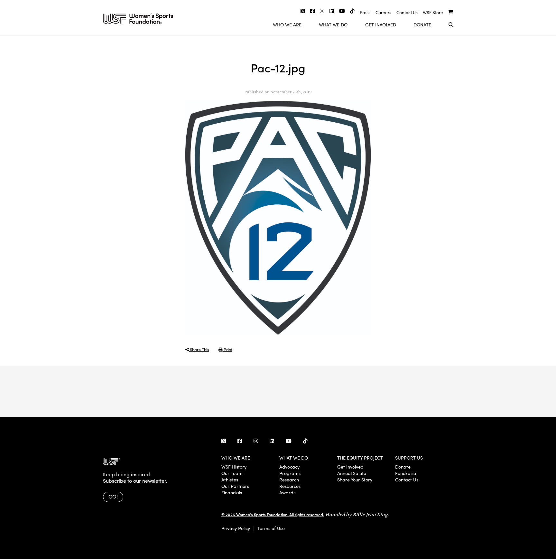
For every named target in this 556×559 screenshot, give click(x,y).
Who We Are (287, 24)
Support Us (409, 457)
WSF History (233, 466)
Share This (199, 349)
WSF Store (433, 12)
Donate (422, 24)
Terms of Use (271, 528)
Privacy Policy (235, 528)
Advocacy (289, 466)
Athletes (229, 479)
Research (289, 479)
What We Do (333, 24)
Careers (383, 12)
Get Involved (380, 24)
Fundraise (405, 473)
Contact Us (407, 12)
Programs (290, 473)
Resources (290, 486)
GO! (113, 496)
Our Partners (235, 486)
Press (365, 12)
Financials (231, 492)
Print (227, 349)
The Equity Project (360, 457)
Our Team (232, 473)
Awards (287, 492)
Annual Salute (351, 473)
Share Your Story (354, 479)
